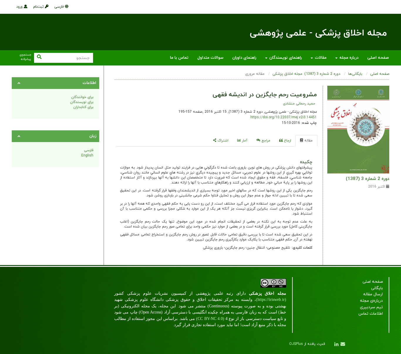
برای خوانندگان (82, 97)
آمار (244, 140)
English (87, 155)
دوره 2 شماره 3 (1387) (367, 179)
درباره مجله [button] (348, 57)
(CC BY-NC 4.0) (210, 318)
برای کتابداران (83, 107)
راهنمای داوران (244, 57)
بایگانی (377, 288)
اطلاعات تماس (370, 313)
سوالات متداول (210, 57)
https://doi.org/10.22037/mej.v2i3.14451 (283, 117)
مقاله (308, 140)
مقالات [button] (320, 57)
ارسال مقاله (373, 294)
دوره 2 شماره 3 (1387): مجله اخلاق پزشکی (306, 74)
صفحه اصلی (378, 57)
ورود (20, 6)
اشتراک (222, 140)
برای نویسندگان (81, 102)
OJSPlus (296, 344)
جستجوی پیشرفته (25, 57)
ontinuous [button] (220, 306)
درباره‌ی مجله (371, 301)
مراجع (265, 140)
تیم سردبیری (371, 307)
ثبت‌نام (39, 6)
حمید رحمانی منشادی (299, 103)
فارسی (59, 6)
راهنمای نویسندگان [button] (285, 57)
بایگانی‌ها (355, 74)
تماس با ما (179, 57)
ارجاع (287, 140)
